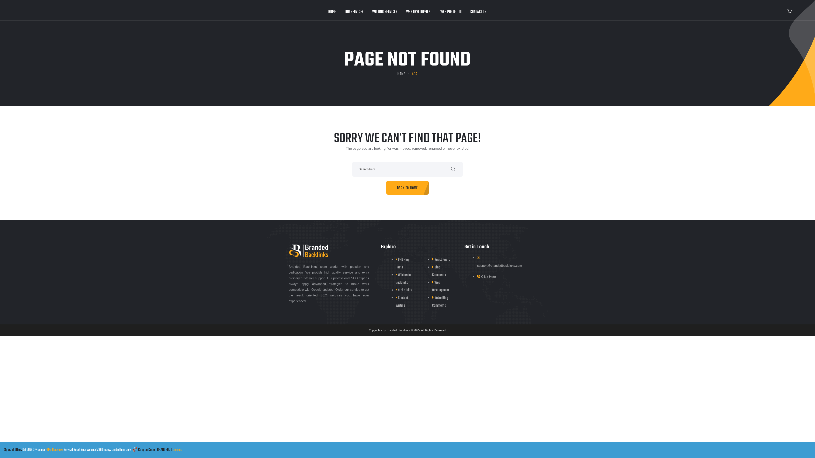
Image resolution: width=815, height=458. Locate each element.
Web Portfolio (451, 12)
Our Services (354, 12)
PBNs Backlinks (54, 450)
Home (332, 12)
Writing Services (385, 12)
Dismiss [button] (177, 450)
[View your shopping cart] (789, 12)
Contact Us (478, 12)
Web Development (419, 12)
